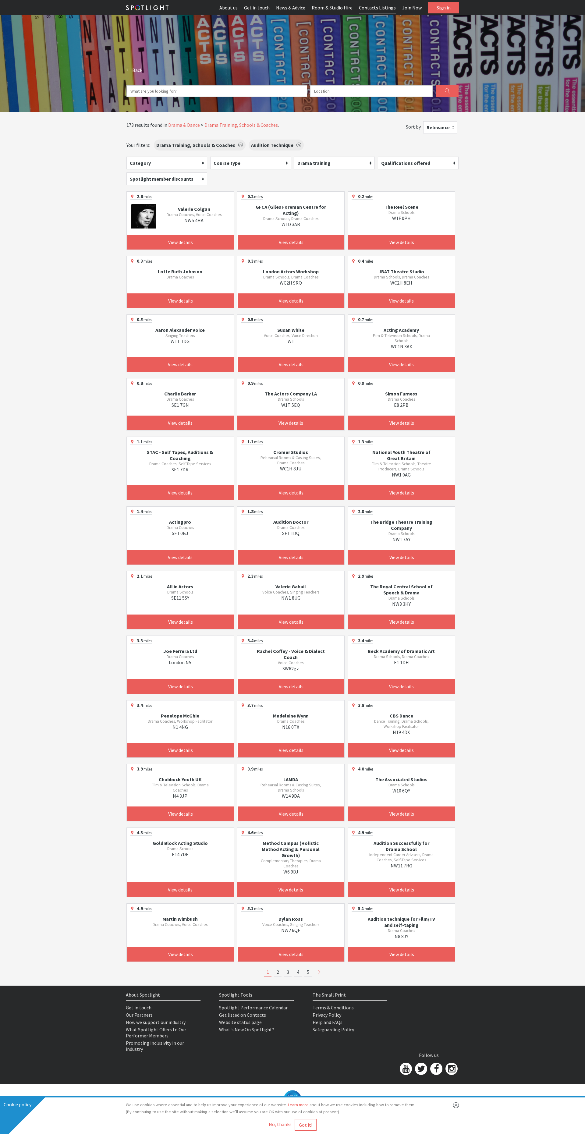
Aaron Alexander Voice (180, 330)
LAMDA (290, 779)
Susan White (290, 330)
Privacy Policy (327, 1015)
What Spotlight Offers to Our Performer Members (156, 1032)
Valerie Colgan (194, 209)
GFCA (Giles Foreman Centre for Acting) (291, 210)
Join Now (412, 8)
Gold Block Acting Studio (180, 843)
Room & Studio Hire (332, 8)
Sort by (413, 127)
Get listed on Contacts (242, 1015)
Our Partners (139, 1015)
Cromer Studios (290, 452)
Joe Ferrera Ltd (180, 651)
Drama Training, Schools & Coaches (241, 125)
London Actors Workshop (291, 271)
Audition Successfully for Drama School (401, 846)
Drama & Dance (184, 125)
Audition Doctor (290, 522)
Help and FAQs (327, 1022)
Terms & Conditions (333, 1008)
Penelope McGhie (180, 716)
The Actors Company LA (291, 394)
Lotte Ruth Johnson (180, 271)
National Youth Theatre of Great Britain (401, 455)
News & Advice (290, 8)
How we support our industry (156, 1022)
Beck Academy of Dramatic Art (401, 651)
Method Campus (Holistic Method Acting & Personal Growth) (291, 849)
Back (136, 70)
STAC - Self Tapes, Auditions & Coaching (180, 455)
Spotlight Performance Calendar (253, 1008)
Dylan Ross (290, 919)
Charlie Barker (180, 394)
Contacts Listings (377, 8)
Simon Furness (401, 394)
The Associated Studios (401, 779)
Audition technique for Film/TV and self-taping (401, 922)
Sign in (444, 8)
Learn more (298, 1104)
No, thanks (280, 1124)
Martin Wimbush (180, 919)
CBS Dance (401, 716)
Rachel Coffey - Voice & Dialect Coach (291, 654)
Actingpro (180, 522)
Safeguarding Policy (333, 1029)
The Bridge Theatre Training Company (401, 525)
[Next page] (319, 972)
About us (228, 8)
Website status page (240, 1022)
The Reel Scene (401, 207)
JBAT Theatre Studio (401, 271)
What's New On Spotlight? (246, 1029)
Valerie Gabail (290, 586)
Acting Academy (401, 330)
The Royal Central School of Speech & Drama (401, 589)
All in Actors (180, 586)
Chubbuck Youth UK (180, 779)
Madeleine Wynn (291, 716)
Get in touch (257, 8)
